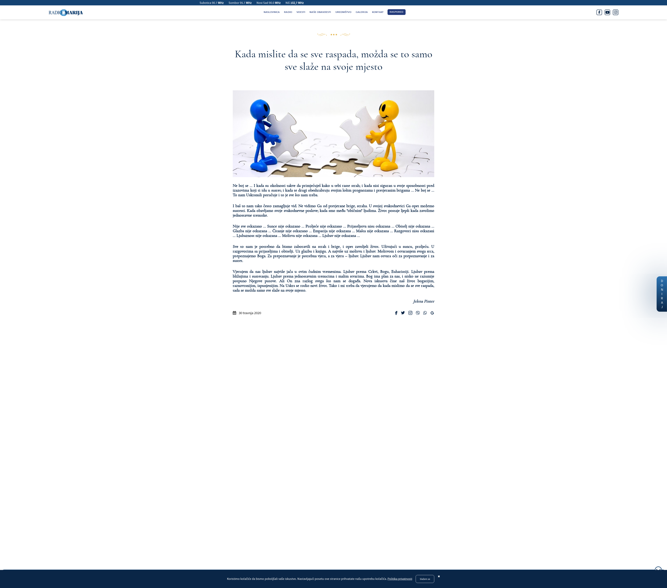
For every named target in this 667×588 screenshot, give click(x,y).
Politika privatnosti (400, 579)
